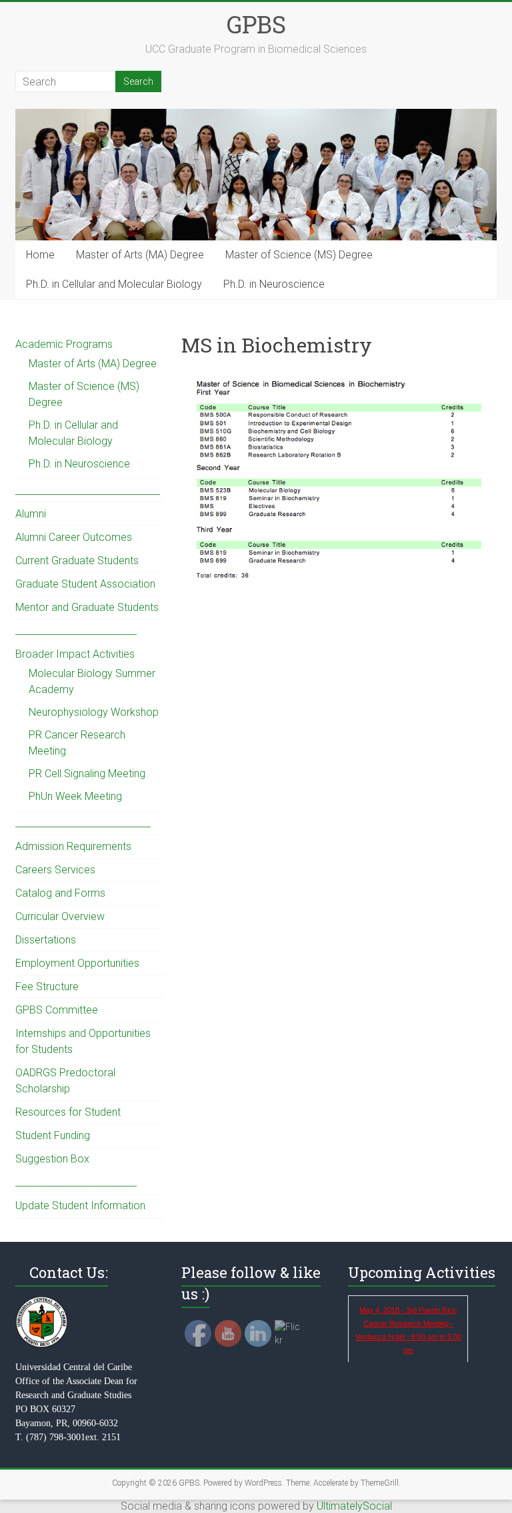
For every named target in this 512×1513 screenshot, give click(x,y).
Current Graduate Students (77, 560)
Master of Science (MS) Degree (299, 254)
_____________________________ (83, 823)
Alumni (30, 513)
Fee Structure (47, 986)
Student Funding (52, 1135)
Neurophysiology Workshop (94, 712)
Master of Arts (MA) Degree (140, 254)
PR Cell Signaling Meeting (87, 773)
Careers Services (55, 869)
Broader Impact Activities (75, 654)
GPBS (256, 24)
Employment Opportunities (77, 963)
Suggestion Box (52, 1158)
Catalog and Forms (60, 893)
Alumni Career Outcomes (73, 537)
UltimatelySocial (354, 1506)
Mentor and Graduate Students (87, 607)
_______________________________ (87, 490)
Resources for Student (68, 1112)
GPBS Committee (56, 1010)
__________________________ (76, 630)
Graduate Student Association (85, 584)
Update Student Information (80, 1205)
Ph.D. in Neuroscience (274, 284)
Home (40, 254)
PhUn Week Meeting (75, 796)
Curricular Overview (60, 916)
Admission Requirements (73, 846)
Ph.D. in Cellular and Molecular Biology (114, 284)
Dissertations (45, 939)
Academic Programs (64, 344)
